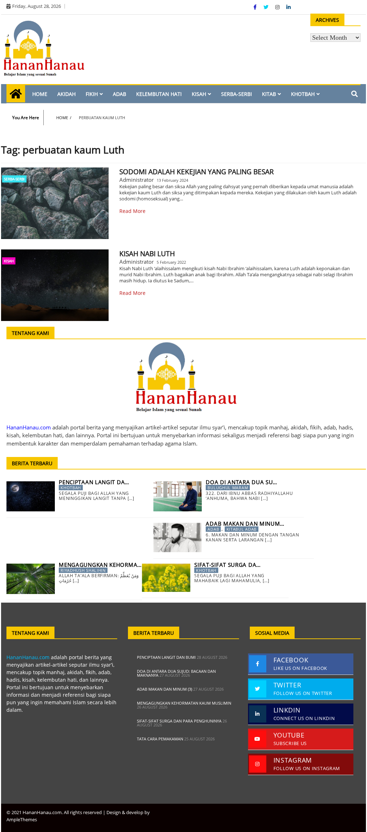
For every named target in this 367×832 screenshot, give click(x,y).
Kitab (269, 94)
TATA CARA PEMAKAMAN (160, 738)
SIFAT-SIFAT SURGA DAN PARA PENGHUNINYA (179, 721)
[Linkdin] (288, 7)
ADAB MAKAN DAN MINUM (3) (164, 689)
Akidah (66, 94)
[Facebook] (255, 7)
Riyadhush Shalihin (83, 570)
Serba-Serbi (236, 94)
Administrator (136, 179)
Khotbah (303, 94)
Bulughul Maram (228, 487)
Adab (119, 94)
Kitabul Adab (242, 529)
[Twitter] (266, 7)
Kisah (199, 94)
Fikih (92, 94)
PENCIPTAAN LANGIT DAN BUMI (166, 657)
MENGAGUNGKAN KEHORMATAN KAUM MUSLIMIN (184, 703)
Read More (132, 211)
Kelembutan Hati (159, 94)
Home (39, 94)
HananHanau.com (27, 657)
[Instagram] (278, 7)
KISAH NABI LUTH (147, 253)
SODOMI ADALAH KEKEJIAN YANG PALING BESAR (196, 171)
